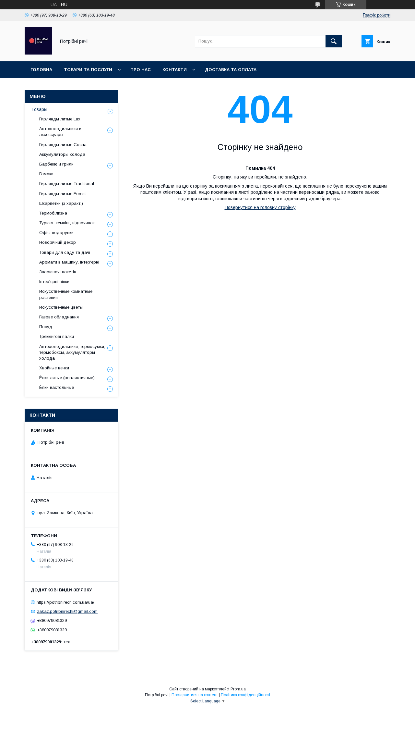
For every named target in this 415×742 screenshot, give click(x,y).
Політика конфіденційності (245, 695)
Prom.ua (238, 689)
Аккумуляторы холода (62, 154)
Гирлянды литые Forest (62, 193)
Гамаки (46, 173)
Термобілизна (53, 213)
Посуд (45, 326)
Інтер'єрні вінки (54, 281)
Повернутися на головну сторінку (260, 207)
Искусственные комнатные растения (65, 294)
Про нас (140, 69)
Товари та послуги (88, 69)
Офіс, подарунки (56, 232)
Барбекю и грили (56, 164)
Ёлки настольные (56, 387)
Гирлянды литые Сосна (63, 144)
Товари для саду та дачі (64, 252)
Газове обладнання (59, 317)
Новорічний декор (57, 242)
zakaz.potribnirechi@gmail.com (67, 611)
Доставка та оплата (230, 69)
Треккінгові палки (56, 336)
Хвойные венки (54, 367)
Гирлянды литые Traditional (66, 183)
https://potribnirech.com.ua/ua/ (65, 602)
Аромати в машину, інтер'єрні (69, 262)
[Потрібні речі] (38, 53)
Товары (39, 109)
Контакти (174, 69)
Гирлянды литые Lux (59, 119)
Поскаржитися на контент (195, 695)
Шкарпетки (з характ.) (61, 203)
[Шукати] (334, 41)
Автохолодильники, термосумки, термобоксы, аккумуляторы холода (72, 352)
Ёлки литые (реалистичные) (67, 377)
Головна (41, 69)
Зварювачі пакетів (57, 271)
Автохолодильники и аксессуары (60, 131)
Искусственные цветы (61, 307)
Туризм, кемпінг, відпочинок (67, 222)
